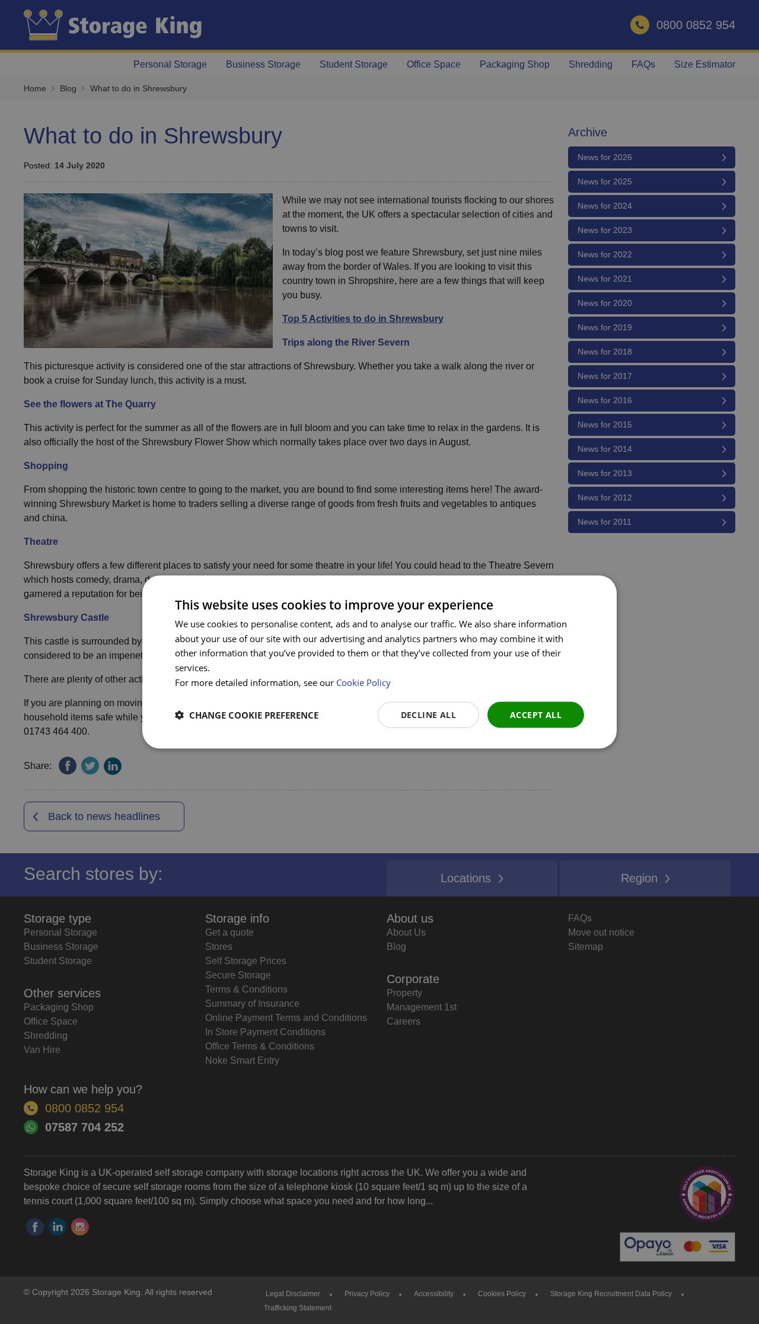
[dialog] (379, 662)
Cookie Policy (363, 682)
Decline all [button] (428, 714)
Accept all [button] (536, 714)
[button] (246, 715)
